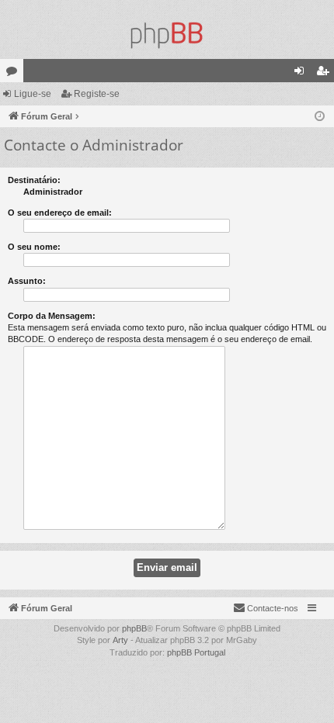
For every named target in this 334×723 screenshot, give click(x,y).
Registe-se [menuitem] (325, 73)
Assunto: (27, 280)
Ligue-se (32, 93)
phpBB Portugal (196, 652)
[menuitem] (265, 608)
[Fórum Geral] (167, 35)
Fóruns (14, 73)
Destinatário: (34, 180)
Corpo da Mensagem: (52, 315)
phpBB (134, 628)
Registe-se (97, 93)
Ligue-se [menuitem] (302, 73)
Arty (120, 640)
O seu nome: (34, 246)
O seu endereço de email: (60, 212)
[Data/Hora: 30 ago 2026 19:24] (320, 117)
